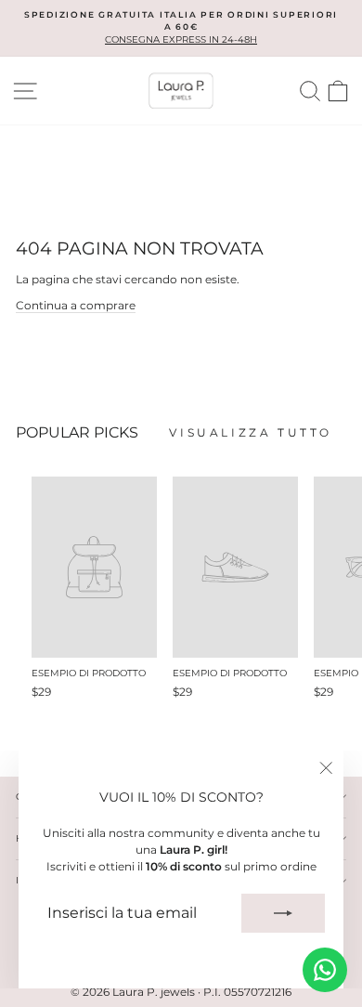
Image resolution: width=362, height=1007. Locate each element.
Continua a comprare (76, 305)
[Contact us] (325, 970)
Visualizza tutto (250, 432)
